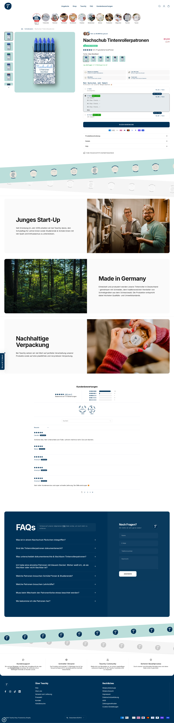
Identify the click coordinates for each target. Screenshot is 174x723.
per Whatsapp (14, 666)
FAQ (64, 526)
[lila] (93, 59)
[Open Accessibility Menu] (4, 720)
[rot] (115, 59)
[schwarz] (122, 59)
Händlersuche (40, 703)
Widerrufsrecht (108, 691)
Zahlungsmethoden (109, 703)
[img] (38, 432)
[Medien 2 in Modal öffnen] (44, 62)
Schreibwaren (29, 29)
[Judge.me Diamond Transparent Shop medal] (91, 409)
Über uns (38, 691)
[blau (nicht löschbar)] (100, 59)
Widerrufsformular (109, 688)
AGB (104, 700)
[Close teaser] (4, 353)
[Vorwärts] (70, 66)
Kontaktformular (14, 668)
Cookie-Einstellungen (110, 707)
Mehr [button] (88, 110)
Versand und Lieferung (43, 694)
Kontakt (38, 700)
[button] (87, 50)
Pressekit (38, 697)
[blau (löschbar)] (86, 59)
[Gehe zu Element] (8, 36)
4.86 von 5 (68, 394)
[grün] (108, 59)
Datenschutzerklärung (110, 697)
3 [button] (87, 492)
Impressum (106, 694)
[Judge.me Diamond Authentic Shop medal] (82, 409)
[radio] (126, 90)
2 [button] (84, 492)
